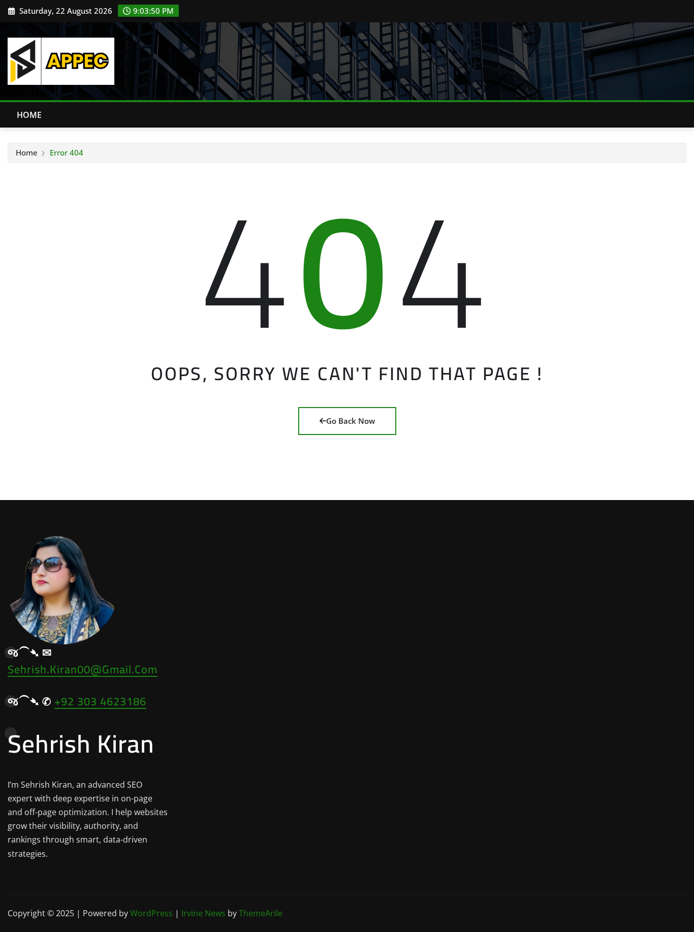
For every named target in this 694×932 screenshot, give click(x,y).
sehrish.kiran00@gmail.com (82, 669)
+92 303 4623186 (100, 701)
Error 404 (66, 152)
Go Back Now (350, 421)
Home (29, 114)
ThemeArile (260, 913)
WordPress (151, 913)
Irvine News (203, 913)
